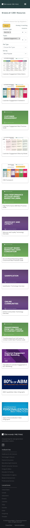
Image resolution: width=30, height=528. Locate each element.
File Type (5, 44)
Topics (5, 36)
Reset (6, 26)
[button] (25, 4)
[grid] (15, 242)
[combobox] (11, 32)
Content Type (7, 29)
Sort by (5, 51)
